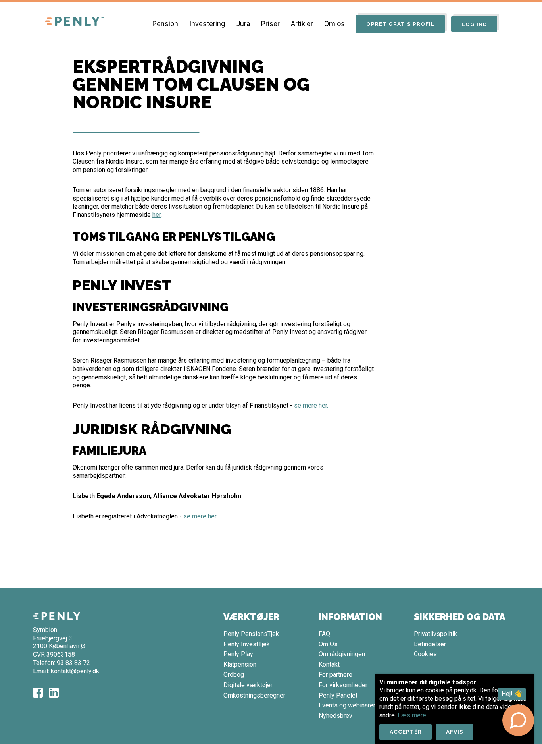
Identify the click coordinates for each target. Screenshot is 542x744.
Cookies (425, 654)
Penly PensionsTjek (251, 634)
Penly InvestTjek (246, 644)
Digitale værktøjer (248, 685)
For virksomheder (343, 685)
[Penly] (74, 22)
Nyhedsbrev (335, 715)
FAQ (324, 634)
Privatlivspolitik (435, 634)
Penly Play (238, 654)
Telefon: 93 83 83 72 (61, 663)
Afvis (454, 732)
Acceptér (406, 732)
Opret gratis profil (400, 24)
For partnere (335, 674)
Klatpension (239, 664)
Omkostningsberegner (254, 695)
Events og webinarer (347, 705)
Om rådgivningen (342, 654)
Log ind (474, 24)
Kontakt (329, 664)
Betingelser (430, 644)
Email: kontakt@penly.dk (66, 671)
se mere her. (311, 405)
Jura (243, 23)
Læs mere (412, 715)
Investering (207, 23)
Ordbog (233, 674)
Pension (165, 23)
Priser (270, 23)
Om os (334, 23)
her (156, 214)
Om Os (328, 644)
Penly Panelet (338, 695)
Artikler (302, 23)
